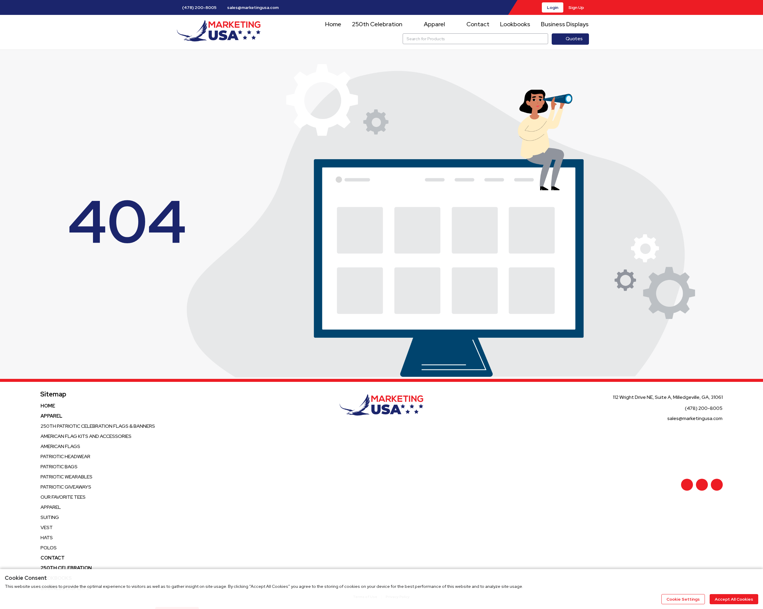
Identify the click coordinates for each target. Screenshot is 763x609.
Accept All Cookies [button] (734, 599)
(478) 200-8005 (198, 7)
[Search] (543, 39)
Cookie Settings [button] (683, 599)
